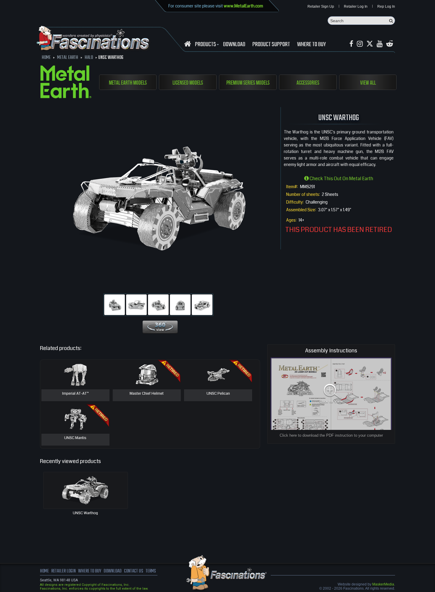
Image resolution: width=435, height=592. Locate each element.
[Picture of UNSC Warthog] (114, 304)
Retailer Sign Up (320, 6)
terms (151, 571)
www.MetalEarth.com (243, 6)
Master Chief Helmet (147, 393)
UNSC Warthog (85, 513)
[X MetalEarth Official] (370, 44)
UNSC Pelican (218, 393)
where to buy (89, 571)
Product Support (271, 44)
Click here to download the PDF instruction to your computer (331, 435)
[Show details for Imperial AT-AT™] (75, 374)
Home (44, 571)
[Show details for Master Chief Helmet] (147, 374)
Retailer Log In (356, 6)
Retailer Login (63, 571)
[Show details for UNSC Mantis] (75, 419)
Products (205, 44)
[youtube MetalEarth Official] (379, 44)
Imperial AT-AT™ (75, 393)
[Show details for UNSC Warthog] (85, 490)
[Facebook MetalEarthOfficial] (351, 44)
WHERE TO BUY (311, 44)
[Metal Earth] (66, 82)
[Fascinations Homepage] (187, 44)
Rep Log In (386, 6)
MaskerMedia (383, 584)
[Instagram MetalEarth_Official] (359, 44)
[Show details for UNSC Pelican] (218, 374)
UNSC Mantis (75, 438)
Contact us (133, 571)
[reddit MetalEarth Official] (389, 44)
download (234, 44)
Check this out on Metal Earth (341, 178)
